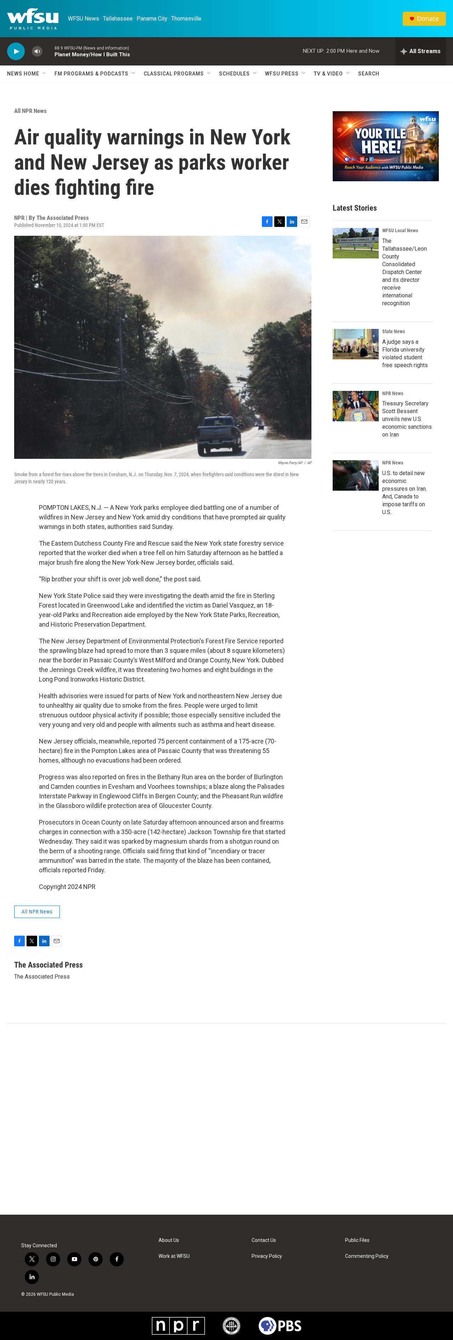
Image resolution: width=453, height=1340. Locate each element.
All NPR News (30, 110)
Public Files (357, 1240)
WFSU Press (282, 73)
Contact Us (264, 1240)
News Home (23, 73)
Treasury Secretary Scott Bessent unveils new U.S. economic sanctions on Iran (407, 419)
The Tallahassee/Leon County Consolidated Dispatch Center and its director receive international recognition (404, 272)
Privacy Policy (267, 1256)
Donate (428, 18)
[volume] (37, 51)
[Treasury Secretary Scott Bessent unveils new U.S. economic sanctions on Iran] (356, 406)
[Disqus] (226, 1119)
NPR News (392, 393)
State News (393, 331)
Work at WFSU (174, 1256)
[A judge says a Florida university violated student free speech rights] (356, 344)
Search (368, 73)
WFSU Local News (400, 230)
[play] (16, 51)
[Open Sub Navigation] (44, 73)
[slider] (48, 51)
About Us (169, 1240)
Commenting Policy (367, 1256)
